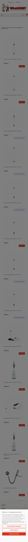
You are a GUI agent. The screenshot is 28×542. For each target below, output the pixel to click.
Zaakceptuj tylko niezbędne (14, 526)
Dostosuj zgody (14, 530)
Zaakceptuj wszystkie (14, 533)
